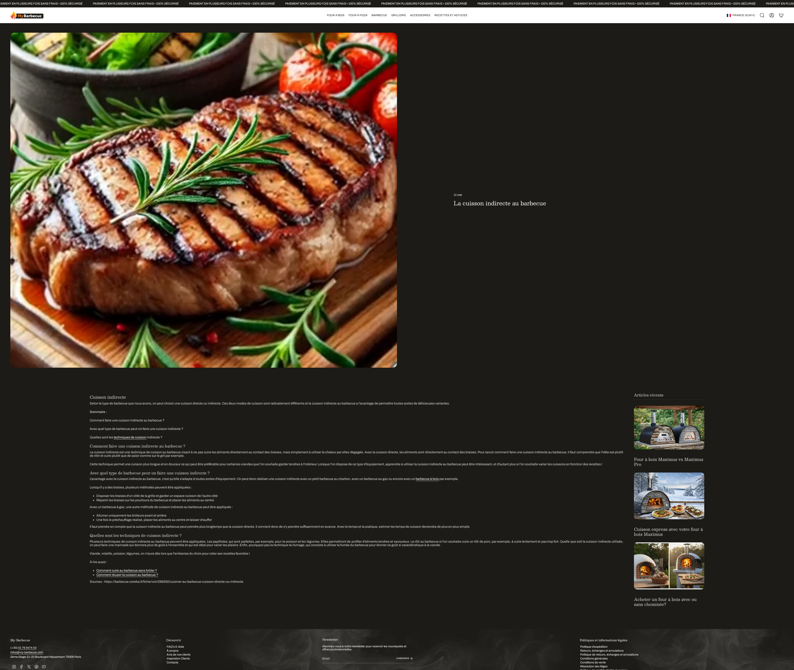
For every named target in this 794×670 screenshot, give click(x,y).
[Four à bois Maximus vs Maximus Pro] (669, 427)
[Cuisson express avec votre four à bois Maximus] (669, 496)
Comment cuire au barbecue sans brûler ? (126, 570)
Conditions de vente (593, 662)
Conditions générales (594, 658)
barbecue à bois (427, 479)
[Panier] (781, 15)
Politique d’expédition (593, 646)
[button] (336, 15)
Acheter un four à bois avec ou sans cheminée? (665, 602)
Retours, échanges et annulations (602, 650)
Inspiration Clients (178, 658)
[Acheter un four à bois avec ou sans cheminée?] (669, 565)
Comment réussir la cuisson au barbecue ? (127, 575)
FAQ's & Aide (175, 646)
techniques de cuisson (130, 437)
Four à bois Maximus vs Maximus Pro (668, 462)
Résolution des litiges (593, 666)
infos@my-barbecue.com (26, 652)
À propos (172, 650)
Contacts (172, 662)
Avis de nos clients (178, 654)
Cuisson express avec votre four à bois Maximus (668, 532)
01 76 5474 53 (27, 647)
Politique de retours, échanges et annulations (609, 654)
